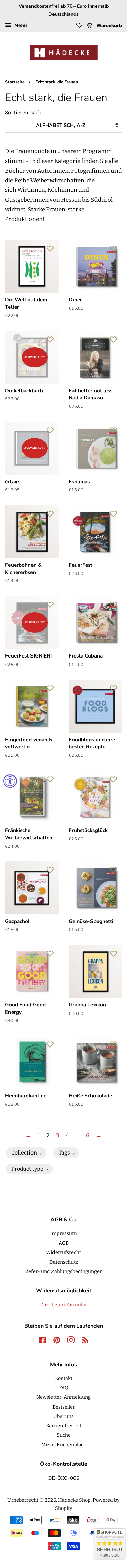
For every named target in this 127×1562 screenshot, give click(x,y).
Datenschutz (63, 1262)
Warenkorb (108, 25)
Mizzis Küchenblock (63, 1445)
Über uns (63, 1416)
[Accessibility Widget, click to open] (10, 781)
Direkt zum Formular (63, 1305)
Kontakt (63, 1378)
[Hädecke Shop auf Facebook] (42, 1341)
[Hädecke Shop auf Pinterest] (56, 1341)
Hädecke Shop (74, 1500)
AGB (64, 1243)
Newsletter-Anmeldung (63, 1397)
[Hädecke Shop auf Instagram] (71, 1341)
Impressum (63, 1233)
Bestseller (63, 1407)
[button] (26, 1153)
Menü (20, 25)
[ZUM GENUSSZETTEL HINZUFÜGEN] (50, 248)
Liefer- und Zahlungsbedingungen (63, 1271)
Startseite (15, 82)
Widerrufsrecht (63, 1252)
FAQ (63, 1388)
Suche (64, 1435)
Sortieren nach (23, 113)
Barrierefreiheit (63, 1426)
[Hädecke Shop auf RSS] (85, 1341)
